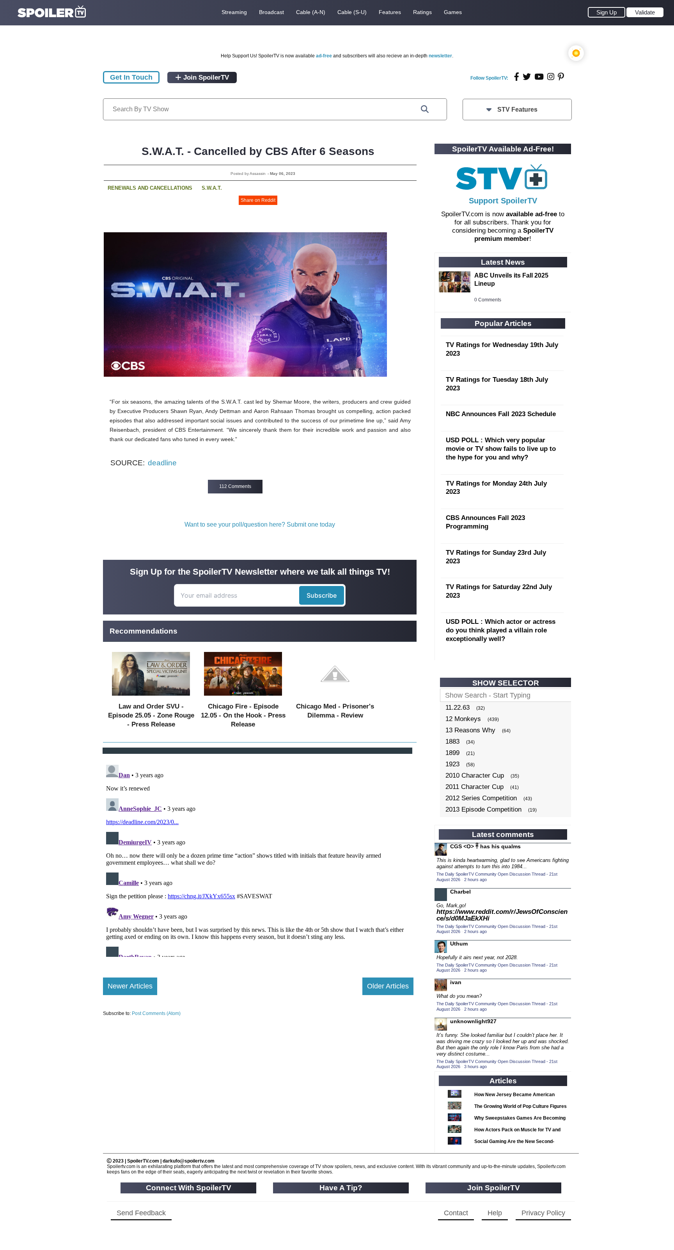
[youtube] (539, 76)
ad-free (324, 56)
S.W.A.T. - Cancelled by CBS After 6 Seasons (258, 151)
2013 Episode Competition (483, 809)
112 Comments (235, 486)
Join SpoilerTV (205, 77)
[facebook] (516, 76)
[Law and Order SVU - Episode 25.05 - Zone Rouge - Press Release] (151, 697)
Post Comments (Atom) (156, 1013)
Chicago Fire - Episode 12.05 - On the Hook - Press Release (243, 715)
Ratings (422, 12)
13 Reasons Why (470, 730)
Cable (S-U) (352, 12)
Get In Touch (131, 77)
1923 (452, 764)
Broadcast (271, 12)
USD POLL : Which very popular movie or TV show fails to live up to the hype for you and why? (501, 448)
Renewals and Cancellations (150, 188)
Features (390, 12)
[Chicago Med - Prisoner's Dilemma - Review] (335, 697)
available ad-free (531, 214)
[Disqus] (258, 859)
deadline (162, 463)
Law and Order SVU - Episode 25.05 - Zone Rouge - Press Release (151, 715)
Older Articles (388, 986)
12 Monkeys (463, 719)
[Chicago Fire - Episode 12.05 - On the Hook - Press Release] (243, 697)
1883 (452, 741)
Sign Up (606, 12)
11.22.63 (457, 707)
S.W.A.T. (212, 188)
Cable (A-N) (310, 12)
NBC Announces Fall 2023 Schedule (501, 414)
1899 (452, 753)
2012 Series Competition (481, 798)
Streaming (234, 12)
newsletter (440, 56)
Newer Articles (130, 986)
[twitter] (526, 76)
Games (453, 12)
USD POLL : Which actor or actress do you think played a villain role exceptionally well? (500, 630)
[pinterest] (561, 76)
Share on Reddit (258, 200)
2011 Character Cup (474, 787)
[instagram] (550, 76)
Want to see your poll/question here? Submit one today (259, 524)
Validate (645, 12)
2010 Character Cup (474, 775)
